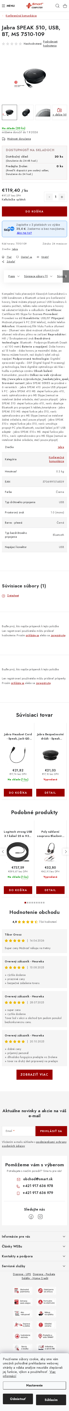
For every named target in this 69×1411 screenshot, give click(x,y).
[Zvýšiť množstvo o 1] (61, 196)
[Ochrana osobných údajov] (22, 1302)
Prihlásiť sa (51, 1131)
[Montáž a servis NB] (46, 1347)
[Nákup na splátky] (46, 1313)
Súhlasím (51, 1400)
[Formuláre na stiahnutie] (46, 1302)
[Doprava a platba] (22, 1325)
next (66, 852)
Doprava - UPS (22, 1274)
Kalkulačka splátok (13, 199)
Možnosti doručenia (19, 139)
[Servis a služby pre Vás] (22, 1347)
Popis (11, 276)
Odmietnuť (18, 1399)
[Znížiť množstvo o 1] (49, 196)
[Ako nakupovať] (22, 1313)
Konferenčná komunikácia (56, 459)
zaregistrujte (58, 635)
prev (3, 852)
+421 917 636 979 (38, 1192)
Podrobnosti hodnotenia (50, 44)
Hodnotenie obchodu (34, 912)
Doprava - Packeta (44, 1274)
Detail (50, 793)
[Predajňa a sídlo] (46, 1336)
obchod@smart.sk (38, 1179)
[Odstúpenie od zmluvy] (46, 1290)
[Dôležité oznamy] (46, 1325)
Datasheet (13, 595)
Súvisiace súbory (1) (36, 276)
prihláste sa (32, 635)
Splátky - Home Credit (35, 1278)
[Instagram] (40, 1216)
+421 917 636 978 (38, 1185)
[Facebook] (31, 1216)
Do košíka (34, 211)
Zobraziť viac (34, 1074)
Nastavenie (34, 1385)
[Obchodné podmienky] (22, 1290)
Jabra (15, 249)
